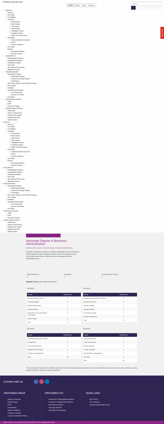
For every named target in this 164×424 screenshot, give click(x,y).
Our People (11, 37)
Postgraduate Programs (15, 60)
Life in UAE (11, 65)
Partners (10, 49)
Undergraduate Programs (15, 58)
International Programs (15, 74)
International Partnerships (15, 90)
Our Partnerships (16, 92)
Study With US (11, 56)
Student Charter (12, 120)
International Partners (18, 51)
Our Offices (11, 97)
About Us (9, 10)
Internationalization (12, 72)
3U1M (9, 101)
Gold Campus (15, 28)
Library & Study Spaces (15, 113)
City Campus (15, 26)
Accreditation (12, 17)
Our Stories (11, 47)
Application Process (14, 69)
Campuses (11, 19)
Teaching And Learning (13, 99)
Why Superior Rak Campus (16, 67)
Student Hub (11, 110)
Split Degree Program (18, 76)
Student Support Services (14, 108)
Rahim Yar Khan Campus (19, 35)
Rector (13, 42)
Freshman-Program (14, 106)
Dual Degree (15, 81)
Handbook (11, 88)
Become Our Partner (17, 94)
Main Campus (15, 24)
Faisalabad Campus (17, 31)
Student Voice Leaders (15, 115)
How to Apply (12, 85)
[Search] (133, 8)
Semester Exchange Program (20, 79)
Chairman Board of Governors (20, 40)
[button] (71, 5)
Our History (11, 15)
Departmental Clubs (14, 117)
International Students (14, 63)
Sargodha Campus (17, 33)
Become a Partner (17, 53)
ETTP (9, 104)
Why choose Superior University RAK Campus (22, 83)
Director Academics (17, 44)
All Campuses (15, 22)
